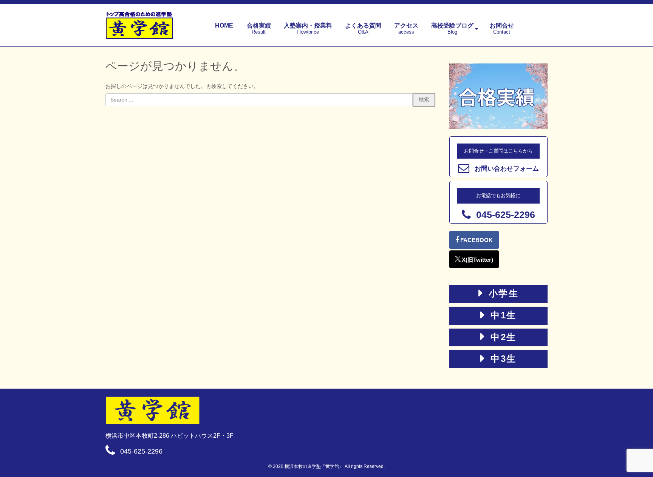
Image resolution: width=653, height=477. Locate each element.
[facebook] (474, 240)
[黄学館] (326, 410)
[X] (474, 259)
